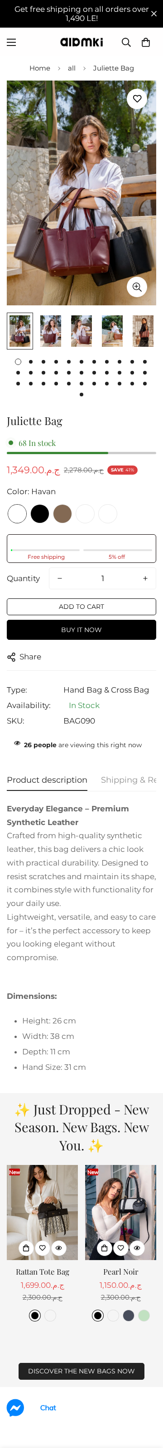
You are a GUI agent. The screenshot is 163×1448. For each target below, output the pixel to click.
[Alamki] (81, 42)
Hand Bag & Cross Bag (106, 689)
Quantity (23, 578)
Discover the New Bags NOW (81, 1371)
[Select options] (26, 1248)
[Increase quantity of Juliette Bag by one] (145, 578)
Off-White (108, 514)
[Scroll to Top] (147, 1400)
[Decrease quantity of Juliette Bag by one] (59, 578)
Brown (62, 514)
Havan (17, 514)
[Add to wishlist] (137, 99)
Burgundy (85, 514)
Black (40, 514)
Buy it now (81, 630)
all (72, 68)
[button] (145, 42)
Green (144, 1315)
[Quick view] (59, 1248)
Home (39, 68)
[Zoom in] (137, 287)
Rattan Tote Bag (42, 1271)
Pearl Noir (121, 1271)
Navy (128, 1315)
